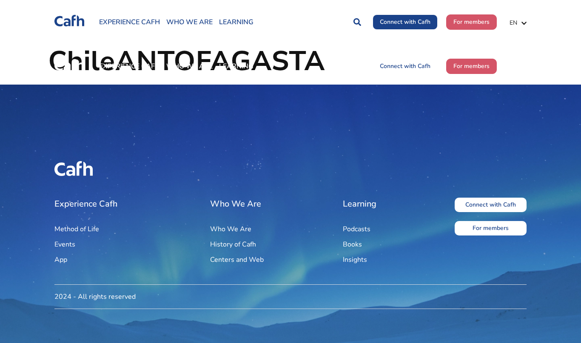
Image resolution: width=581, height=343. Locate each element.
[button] (357, 22)
